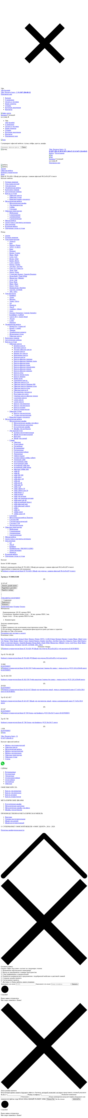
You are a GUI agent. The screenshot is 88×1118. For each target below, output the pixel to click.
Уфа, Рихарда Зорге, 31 (9, 92)
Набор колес (18, 378)
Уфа (2, 90)
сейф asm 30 (18, 485)
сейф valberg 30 (19, 489)
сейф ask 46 (18, 483)
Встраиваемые (19, 448)
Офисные (17, 442)
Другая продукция (16, 525)
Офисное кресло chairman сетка (25, 386)
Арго (11, 311)
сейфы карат (18, 512)
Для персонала (10, 293)
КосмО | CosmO (15, 328)
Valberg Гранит (19, 456)
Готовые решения (11, 237)
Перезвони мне (6, 94)
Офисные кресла (15, 195)
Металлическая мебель (13, 419)
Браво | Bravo (14, 261)
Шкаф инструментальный (23, 434)
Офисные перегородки (13, 527)
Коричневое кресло (21, 355)
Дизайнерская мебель (13, 324)
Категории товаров (12, 338)
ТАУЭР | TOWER (15, 290)
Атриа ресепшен (15, 550)
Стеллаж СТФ (14, 523)
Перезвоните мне (11, 136)
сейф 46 (16, 473)
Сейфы (12, 207)
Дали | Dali (13, 270)
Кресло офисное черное (22, 369)
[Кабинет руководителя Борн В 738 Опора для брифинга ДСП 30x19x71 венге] (35, 713)
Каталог (8, 98)
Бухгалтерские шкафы (22, 427)
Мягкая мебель (10, 537)
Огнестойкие (18, 444)
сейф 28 (16, 471)
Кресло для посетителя (22, 413)
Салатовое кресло (20, 398)
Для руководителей (12, 239)
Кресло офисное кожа (22, 363)
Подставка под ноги (21, 394)
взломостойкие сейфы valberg (24, 458)
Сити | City (13, 257)
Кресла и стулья (11, 342)
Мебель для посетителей (14, 751)
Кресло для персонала (22, 405)
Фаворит (12, 322)
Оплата (22, 606)
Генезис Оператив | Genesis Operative (22, 313)
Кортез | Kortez (14, 264)
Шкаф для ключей (20, 438)
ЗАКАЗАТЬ (76, 1099)
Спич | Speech (14, 263)
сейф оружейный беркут (23, 502)
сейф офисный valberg (22, 506)
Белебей (7, 90)
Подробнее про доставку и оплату (13, 633)
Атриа (11, 297)
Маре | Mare (13, 284)
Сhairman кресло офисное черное (26, 396)
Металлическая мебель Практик (21, 517)
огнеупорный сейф (21, 463)
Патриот (12, 251)
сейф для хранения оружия (23, 498)
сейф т (16, 508)
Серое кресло (19, 400)
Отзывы (8, 106)
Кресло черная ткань (21, 375)
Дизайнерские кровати (17, 332)
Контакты (8, 109)
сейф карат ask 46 (20, 500)
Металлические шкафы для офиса (26, 423)
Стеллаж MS (14, 519)
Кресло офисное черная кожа (24, 367)
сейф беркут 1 (19, 492)
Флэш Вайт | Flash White (18, 276)
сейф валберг (18, 494)
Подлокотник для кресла (23, 392)
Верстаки (17, 436)
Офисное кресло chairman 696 (24, 384)
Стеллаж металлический (18, 521)
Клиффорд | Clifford (16, 315)
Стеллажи (13, 209)
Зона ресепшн (10, 541)
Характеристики (7, 606)
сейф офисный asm (21, 504)
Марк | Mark (13, 255)
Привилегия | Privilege (17, 288)
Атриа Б (12, 241)
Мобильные (13, 213)
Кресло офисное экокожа (23, 371)
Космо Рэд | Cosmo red (17, 326)
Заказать (75, 984)
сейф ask (17, 481)
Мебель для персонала (13, 753)
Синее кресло (19, 402)
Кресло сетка (18, 373)
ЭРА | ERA (13, 292)
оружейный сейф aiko (22, 465)
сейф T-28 (17, 487)
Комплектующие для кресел (19, 199)
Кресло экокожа (19, 376)
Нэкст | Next (13, 286)
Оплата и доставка (12, 102)
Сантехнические (15, 219)
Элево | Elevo (14, 301)
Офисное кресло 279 (21, 382)
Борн (11, 249)
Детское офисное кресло (23, 349)
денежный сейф (19, 460)
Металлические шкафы (17, 203)
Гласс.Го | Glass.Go (16, 268)
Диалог (12, 319)
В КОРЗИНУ (6, 666)
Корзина (4, 115)
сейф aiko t (17, 477)
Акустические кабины (13, 340)
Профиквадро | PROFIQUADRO (21, 548)
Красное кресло (19, 357)
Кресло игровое (19, 407)
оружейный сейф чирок (22, 467)
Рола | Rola (13, 282)
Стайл (11, 320)
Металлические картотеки (23, 425)
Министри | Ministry (16, 278)
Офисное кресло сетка (22, 388)
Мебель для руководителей (15, 745)
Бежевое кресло (19, 346)
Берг (11, 243)
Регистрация (59, 153)
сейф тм (17, 510)
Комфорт (12, 295)
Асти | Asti (13, 280)
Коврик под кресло (21, 353)
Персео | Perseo (14, 245)
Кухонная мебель (11, 554)
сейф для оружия (20, 496)
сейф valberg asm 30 (21, 490)
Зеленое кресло (19, 351)
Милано (12, 299)
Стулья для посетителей (22, 415)
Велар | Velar (14, 259)
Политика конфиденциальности (12, 830)
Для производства (16, 205)
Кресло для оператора (22, 404)
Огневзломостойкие (21, 452)
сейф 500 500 (18, 475)
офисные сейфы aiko (21, 469)
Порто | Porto (14, 272)
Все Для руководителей (9, 639)
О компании (9, 100)
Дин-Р (11, 307)
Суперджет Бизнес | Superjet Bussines (22, 274)
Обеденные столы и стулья (15, 556)
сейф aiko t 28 (19, 479)
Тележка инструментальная (24, 433)
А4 (10, 303)
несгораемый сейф (20, 461)
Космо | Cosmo (14, 253)
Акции (3, 169)
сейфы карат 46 (19, 514)
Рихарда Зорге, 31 (9, 736)
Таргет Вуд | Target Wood (18, 317)
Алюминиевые (14, 217)
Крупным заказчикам (13, 107)
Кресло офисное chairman (23, 359)
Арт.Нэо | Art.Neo (15, 266)
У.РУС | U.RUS (14, 247)
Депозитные (18, 454)
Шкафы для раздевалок (22, 429)
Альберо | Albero (15, 309)
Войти (51, 153)
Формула (12, 305)
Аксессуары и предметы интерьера (18, 539)
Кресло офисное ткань (22, 365)
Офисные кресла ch (21, 390)
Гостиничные (19, 450)
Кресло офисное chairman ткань (25, 361)
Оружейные (18, 446)
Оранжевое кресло (20, 380)
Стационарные (14, 215)
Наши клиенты (10, 104)
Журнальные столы (16, 334)
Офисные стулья (15, 197)
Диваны (12, 330)
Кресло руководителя (21, 409)
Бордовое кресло (20, 348)
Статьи (7, 759)
